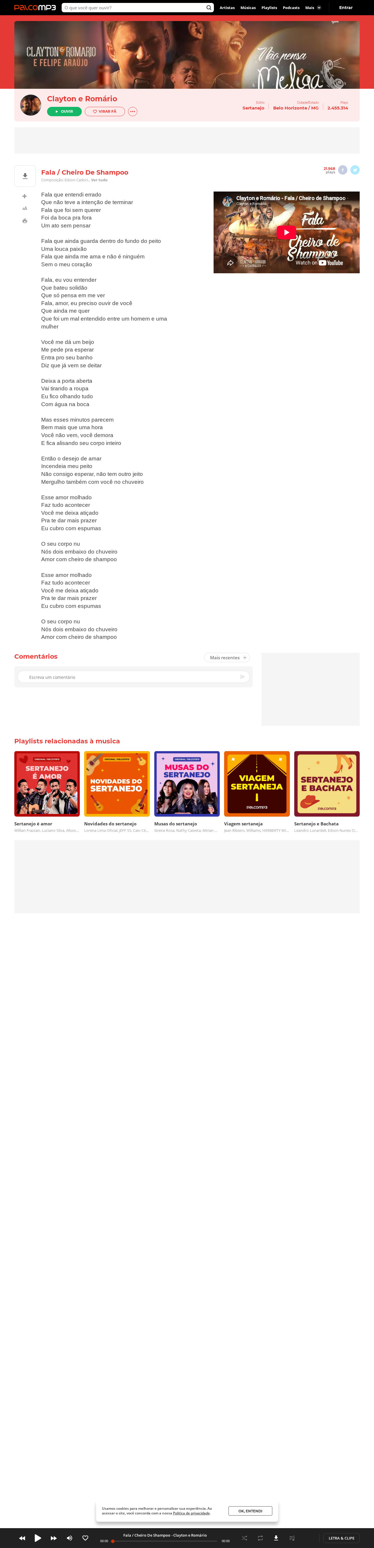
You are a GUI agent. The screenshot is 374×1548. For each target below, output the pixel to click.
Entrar (346, 7)
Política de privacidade (191, 1513)
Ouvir (67, 111)
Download (276, 1538)
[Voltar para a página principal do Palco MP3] (36, 7)
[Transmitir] (308, 1538)
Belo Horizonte (290, 108)
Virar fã (107, 111)
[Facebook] (342, 170)
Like (85, 1538)
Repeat (260, 1538)
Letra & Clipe (341, 1538)
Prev (22, 1538)
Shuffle (244, 1538)
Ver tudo (99, 179)
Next (54, 1538)
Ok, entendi (250, 1511)
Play (38, 1538)
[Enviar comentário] (243, 676)
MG (315, 108)
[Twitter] (355, 170)
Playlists (269, 7)
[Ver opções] (132, 111)
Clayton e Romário (82, 98)
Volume (69, 1538)
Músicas (248, 7)
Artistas (227, 7)
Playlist (292, 1538)
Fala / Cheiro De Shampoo (146, 1535)
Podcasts (291, 7)
